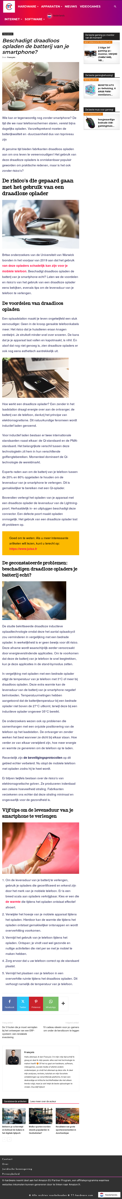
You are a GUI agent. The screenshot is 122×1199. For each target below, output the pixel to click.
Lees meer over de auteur (43, 1101)
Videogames (90, 6)
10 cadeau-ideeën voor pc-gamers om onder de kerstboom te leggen (61, 1029)
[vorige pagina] (4, 1139)
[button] (115, 6)
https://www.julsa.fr (23, 549)
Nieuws (71, 6)
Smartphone (7, 34)
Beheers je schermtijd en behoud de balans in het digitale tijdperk (13, 1129)
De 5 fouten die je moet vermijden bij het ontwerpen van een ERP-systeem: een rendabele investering (19, 1032)
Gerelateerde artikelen (15, 1101)
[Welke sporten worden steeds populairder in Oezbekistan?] (40, 1116)
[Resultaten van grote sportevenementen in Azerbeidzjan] (67, 1116)
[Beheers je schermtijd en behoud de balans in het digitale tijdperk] (14, 1116)
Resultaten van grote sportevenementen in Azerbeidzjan (66, 1129)
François (11, 57)
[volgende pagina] (9, 1139)
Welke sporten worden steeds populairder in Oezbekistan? (40, 1129)
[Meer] (63, 1004)
